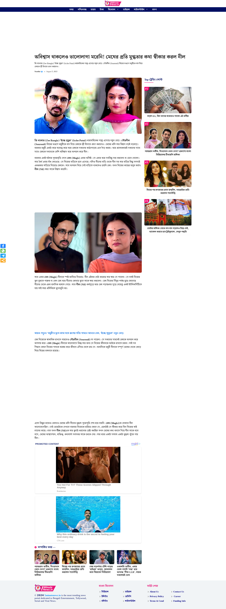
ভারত (93, 9)
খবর (71, 9)
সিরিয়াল (105, 592)
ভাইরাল (126, 9)
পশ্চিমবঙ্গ (82, 9)
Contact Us (178, 592)
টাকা (102, 9)
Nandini (37, 71)
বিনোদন (111, 9)
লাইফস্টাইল (139, 9)
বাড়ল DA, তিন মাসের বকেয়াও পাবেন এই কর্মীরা (168, 116)
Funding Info (179, 601)
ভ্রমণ (154, 9)
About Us (154, 592)
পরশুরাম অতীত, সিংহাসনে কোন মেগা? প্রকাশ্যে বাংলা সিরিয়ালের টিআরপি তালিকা (47, 571)
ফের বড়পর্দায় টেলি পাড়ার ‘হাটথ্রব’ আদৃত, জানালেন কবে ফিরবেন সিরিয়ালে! (101, 569)
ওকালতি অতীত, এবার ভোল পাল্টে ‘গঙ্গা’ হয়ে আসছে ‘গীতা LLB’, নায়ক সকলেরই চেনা (129, 571)
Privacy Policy (157, 596)
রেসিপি (128, 596)
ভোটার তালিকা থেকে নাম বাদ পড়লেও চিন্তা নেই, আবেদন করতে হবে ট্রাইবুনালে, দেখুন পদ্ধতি (168, 230)
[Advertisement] (113, 33)
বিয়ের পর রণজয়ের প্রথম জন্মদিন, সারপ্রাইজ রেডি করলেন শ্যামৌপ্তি (73, 569)
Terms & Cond (157, 601)
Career (177, 596)
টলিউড (104, 596)
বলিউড (104, 601)
